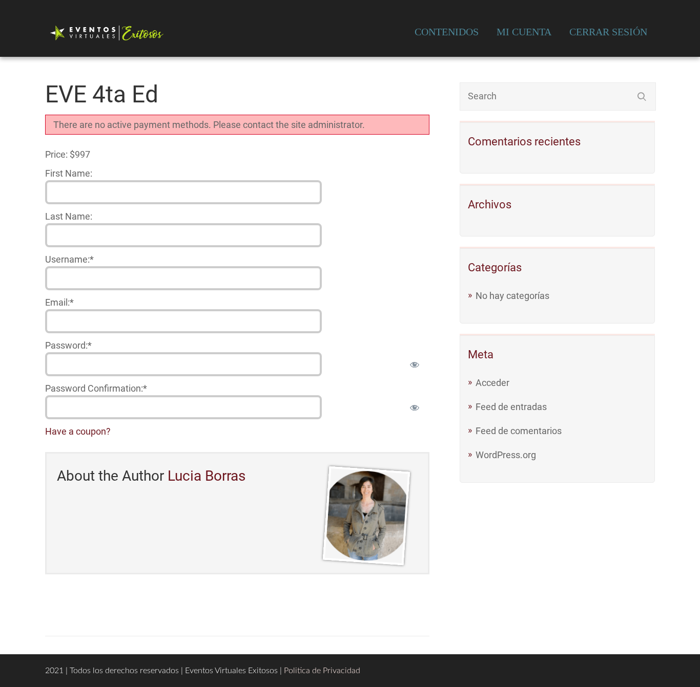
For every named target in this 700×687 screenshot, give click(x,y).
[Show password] (414, 364)
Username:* (69, 259)
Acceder (492, 382)
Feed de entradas (511, 406)
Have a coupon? (78, 431)
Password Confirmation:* (96, 388)
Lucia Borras (206, 475)
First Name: (68, 173)
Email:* (59, 302)
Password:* (68, 345)
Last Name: (68, 216)
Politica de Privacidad (322, 671)
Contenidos (447, 31)
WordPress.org (506, 454)
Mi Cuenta (524, 31)
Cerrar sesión (608, 31)
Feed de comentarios (519, 430)
